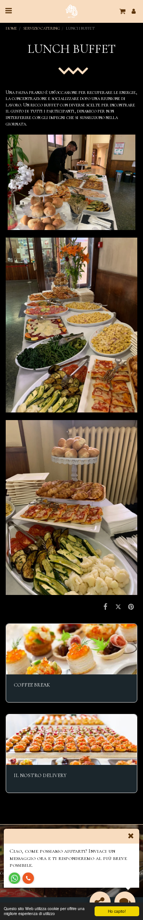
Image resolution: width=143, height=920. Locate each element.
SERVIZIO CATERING (41, 28)
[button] (8, 11)
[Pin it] (131, 607)
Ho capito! (117, 911)
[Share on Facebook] (105, 607)
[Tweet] (118, 607)
